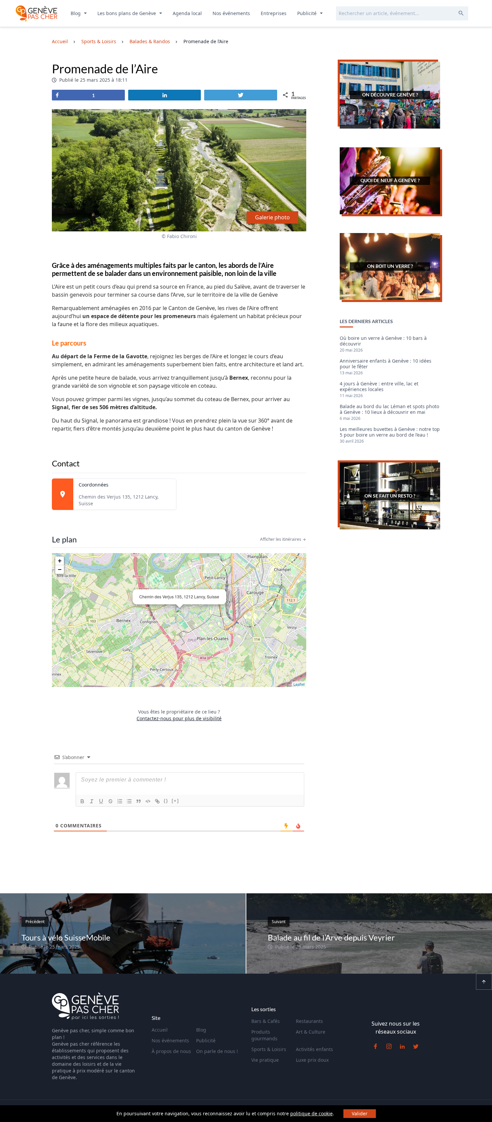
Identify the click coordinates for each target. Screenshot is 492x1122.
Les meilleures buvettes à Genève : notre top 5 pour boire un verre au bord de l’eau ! (390, 432)
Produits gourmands (264, 1035)
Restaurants (309, 1021)
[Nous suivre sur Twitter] (415, 1046)
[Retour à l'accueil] (36, 13)
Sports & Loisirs (268, 1049)
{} (166, 800)
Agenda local (187, 13)
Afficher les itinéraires (281, 539)
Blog (76, 13)
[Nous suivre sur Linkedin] (402, 1046)
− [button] (60, 569)
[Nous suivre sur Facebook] (375, 1046)
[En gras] (82, 801)
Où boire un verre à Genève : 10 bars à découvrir (383, 341)
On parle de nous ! (217, 1051)
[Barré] (110, 801)
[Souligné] (101, 801)
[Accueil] (85, 1007)
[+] (175, 800)
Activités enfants (314, 1049)
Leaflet (299, 684)
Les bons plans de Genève (127, 13)
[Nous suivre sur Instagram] (389, 1046)
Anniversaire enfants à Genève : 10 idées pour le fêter (385, 364)
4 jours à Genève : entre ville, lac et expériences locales (379, 386)
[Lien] (157, 801)
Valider (359, 1113)
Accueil (160, 1030)
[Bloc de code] (148, 801)
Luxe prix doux (312, 1060)
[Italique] (91, 801)
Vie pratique (265, 1060)
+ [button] (60, 560)
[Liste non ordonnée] (129, 801)
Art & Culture (310, 1032)
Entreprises (273, 13)
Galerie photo (272, 217)
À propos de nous (171, 1051)
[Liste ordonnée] (120, 801)
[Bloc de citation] (138, 801)
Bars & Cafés (265, 1021)
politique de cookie (311, 1113)
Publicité (307, 13)
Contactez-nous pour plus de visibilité (179, 718)
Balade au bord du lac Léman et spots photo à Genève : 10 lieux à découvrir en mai (389, 409)
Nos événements (231, 13)
